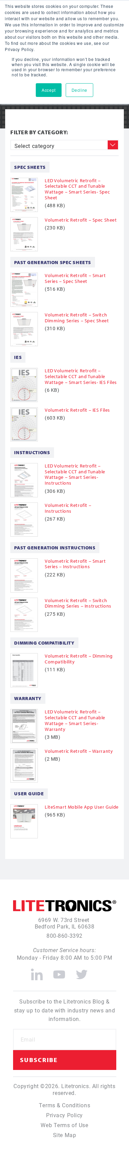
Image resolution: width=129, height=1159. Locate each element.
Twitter (82, 972)
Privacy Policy (64, 1115)
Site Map (64, 1134)
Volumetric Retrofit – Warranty (79, 751)
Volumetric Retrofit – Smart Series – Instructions (75, 564)
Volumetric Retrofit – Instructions (68, 508)
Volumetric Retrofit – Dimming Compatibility (79, 659)
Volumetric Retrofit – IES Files (77, 410)
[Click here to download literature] (27, 195)
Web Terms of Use (64, 1125)
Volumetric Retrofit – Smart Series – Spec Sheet (75, 278)
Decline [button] (79, 90)
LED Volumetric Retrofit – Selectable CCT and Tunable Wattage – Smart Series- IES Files (81, 376)
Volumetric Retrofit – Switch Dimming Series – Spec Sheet (77, 318)
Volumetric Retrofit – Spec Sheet (81, 220)
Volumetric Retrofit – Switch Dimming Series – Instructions (78, 603)
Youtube (59, 972)
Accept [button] (48, 90)
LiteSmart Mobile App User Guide (82, 807)
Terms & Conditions (64, 1105)
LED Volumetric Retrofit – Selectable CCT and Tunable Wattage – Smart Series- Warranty (75, 720)
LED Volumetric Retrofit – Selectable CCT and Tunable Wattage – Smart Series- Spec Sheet (77, 189)
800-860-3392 (64, 935)
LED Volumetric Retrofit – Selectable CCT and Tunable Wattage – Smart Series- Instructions (75, 474)
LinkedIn (37, 972)
